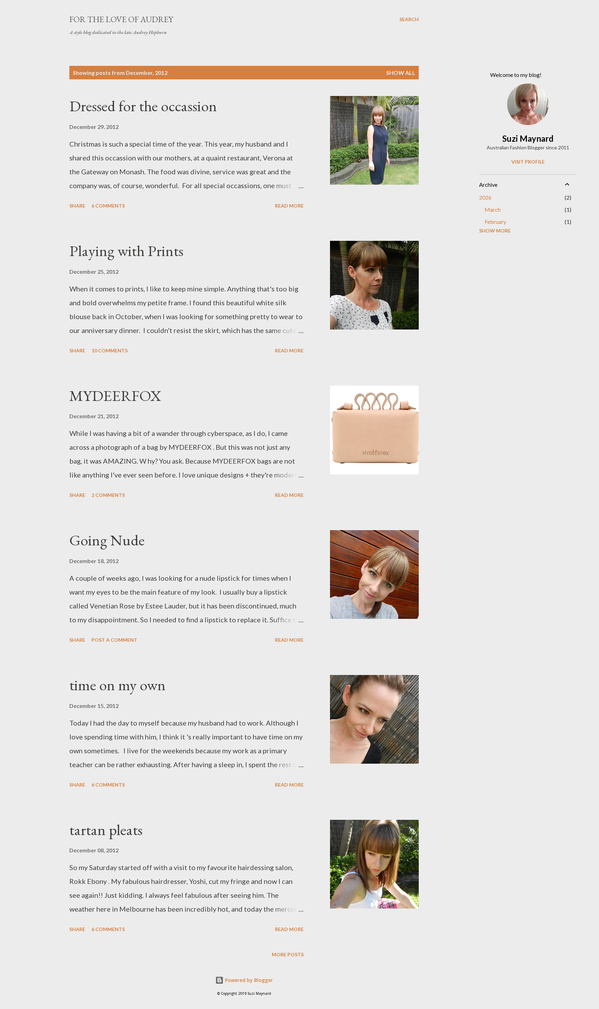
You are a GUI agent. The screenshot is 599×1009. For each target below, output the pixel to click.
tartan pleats (105, 830)
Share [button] (77, 206)
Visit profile (528, 162)
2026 (485, 197)
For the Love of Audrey (121, 19)
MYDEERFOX (115, 395)
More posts (288, 954)
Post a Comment (114, 640)
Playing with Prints (126, 251)
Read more (289, 206)
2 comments (108, 495)
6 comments (108, 206)
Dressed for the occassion (143, 106)
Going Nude (107, 540)
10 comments (110, 350)
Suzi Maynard (528, 138)
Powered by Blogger (248, 980)
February (495, 221)
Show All (400, 72)
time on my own (117, 685)
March (493, 209)
